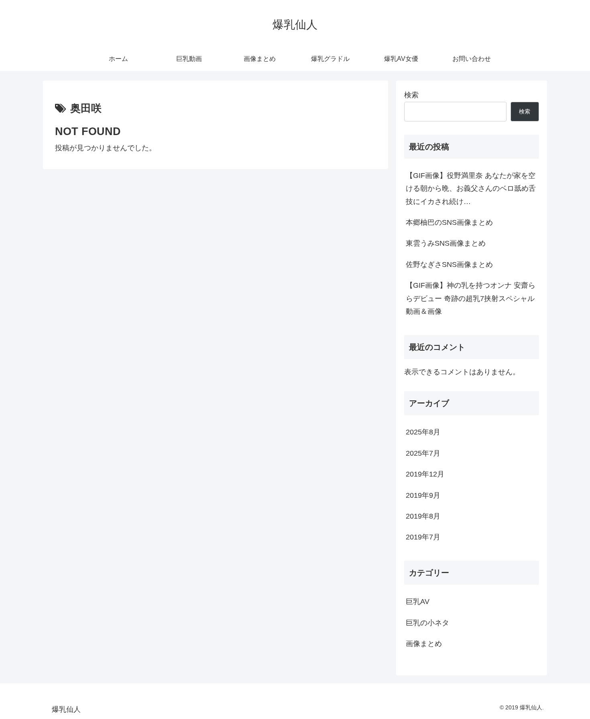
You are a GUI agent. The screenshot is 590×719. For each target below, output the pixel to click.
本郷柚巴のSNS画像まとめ (449, 222)
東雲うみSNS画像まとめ (446, 243)
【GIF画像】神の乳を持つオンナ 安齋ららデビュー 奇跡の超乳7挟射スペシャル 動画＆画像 (470, 298)
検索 (411, 95)
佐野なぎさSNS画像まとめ (449, 265)
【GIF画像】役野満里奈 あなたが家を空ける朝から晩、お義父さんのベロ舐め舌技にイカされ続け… (471, 189)
